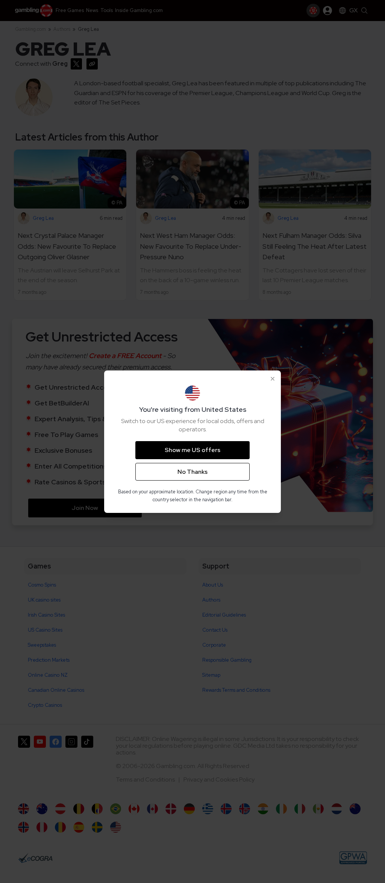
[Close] (272, 378)
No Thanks (192, 472)
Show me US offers (192, 450)
